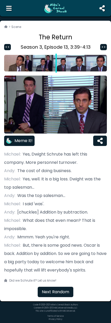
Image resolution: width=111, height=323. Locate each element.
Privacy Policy (55, 319)
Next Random (55, 292)
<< (7, 47)
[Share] (100, 141)
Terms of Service (55, 316)
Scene (16, 27)
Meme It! (23, 141)
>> (103, 47)
